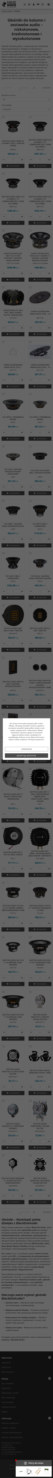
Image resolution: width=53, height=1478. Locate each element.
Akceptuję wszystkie (26, 755)
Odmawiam (26, 749)
